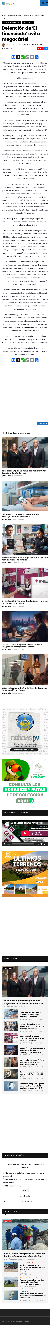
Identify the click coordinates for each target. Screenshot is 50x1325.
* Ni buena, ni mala (13, 1186)
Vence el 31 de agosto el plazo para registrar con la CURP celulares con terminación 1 (32, 1086)
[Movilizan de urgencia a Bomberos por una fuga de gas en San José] (11, 1267)
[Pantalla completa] (45, 844)
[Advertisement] (25, 392)
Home (4, 15)
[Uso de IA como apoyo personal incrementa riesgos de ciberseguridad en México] (25, 626)
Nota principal (25, 1277)
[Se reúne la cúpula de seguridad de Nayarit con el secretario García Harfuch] (25, 452)
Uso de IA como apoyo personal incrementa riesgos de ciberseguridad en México (22, 645)
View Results (25, 1196)
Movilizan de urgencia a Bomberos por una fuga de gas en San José (32, 1267)
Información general (14, 15)
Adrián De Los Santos (14, 1259)
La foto (22, 1262)
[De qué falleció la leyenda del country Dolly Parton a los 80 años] (11, 1074)
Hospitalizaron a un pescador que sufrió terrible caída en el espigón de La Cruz (24, 1255)
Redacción (7, 476)
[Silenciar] (41, 844)
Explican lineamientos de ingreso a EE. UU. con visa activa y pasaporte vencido (25, 558)
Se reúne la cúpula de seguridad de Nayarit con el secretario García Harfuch (25, 472)
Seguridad (7, 1221)
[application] (25, 833)
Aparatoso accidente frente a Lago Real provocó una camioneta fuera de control (32, 1282)
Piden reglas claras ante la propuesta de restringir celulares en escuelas (21, 515)
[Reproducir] (5, 844)
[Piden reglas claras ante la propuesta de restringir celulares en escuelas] (25, 496)
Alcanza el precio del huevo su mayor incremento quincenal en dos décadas (33, 1295)
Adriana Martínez (29, 1287)
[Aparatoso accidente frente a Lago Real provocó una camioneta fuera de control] (11, 1282)
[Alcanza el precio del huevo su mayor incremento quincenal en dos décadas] (11, 1295)
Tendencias (24, 1291)
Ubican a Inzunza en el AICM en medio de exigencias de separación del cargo (24, 689)
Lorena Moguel (12, 45)
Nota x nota (28, 22)
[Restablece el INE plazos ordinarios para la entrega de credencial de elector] (25, 583)
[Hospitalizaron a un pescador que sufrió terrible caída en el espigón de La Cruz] (25, 1234)
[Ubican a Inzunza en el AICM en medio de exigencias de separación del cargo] (25, 669)
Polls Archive (27, 1201)
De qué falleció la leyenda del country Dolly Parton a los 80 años (31, 1074)
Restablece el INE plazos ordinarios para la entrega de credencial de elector (25, 602)
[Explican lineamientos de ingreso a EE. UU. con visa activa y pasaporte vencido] (25, 539)
